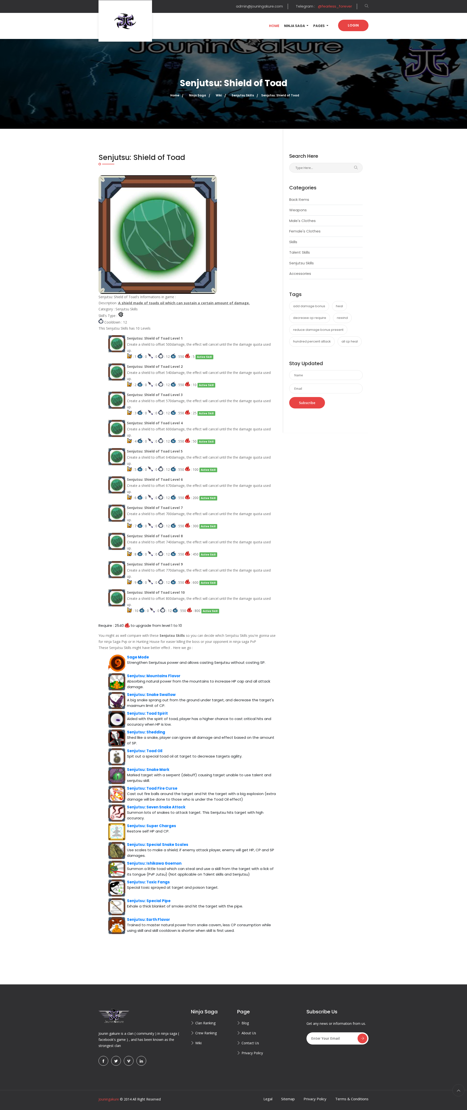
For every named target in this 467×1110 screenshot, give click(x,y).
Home (274, 25)
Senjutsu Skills (301, 263)
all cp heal (349, 341)
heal (339, 306)
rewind (342, 317)
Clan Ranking (205, 1023)
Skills (293, 241)
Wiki (198, 1043)
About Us (249, 1033)
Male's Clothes (302, 220)
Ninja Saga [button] (295, 25)
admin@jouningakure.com (259, 6)
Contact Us (250, 1043)
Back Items (299, 199)
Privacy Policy (252, 1053)
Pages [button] (319, 25)
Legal (267, 1098)
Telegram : (324, 6)
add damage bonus (309, 306)
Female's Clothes (305, 231)
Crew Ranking (206, 1033)
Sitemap (288, 1098)
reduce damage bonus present (318, 329)
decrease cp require (309, 317)
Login (353, 25)
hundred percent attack (312, 341)
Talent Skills (299, 252)
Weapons (298, 210)
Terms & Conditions (351, 1098)
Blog (245, 1023)
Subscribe (307, 402)
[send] (362, 1038)
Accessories (300, 273)
